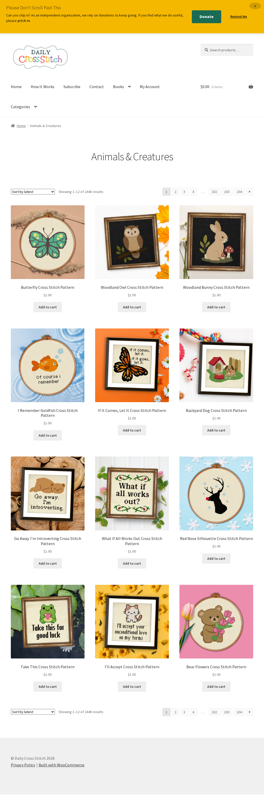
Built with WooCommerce (61, 764)
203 (226, 191)
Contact (96, 86)
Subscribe (71, 86)
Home (16, 86)
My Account (150, 86)
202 (214, 191)
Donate (206, 16)
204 (239, 191)
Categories (20, 106)
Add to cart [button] (48, 307)
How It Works (42, 86)
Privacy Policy (23, 764)
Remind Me (238, 16)
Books (118, 86)
